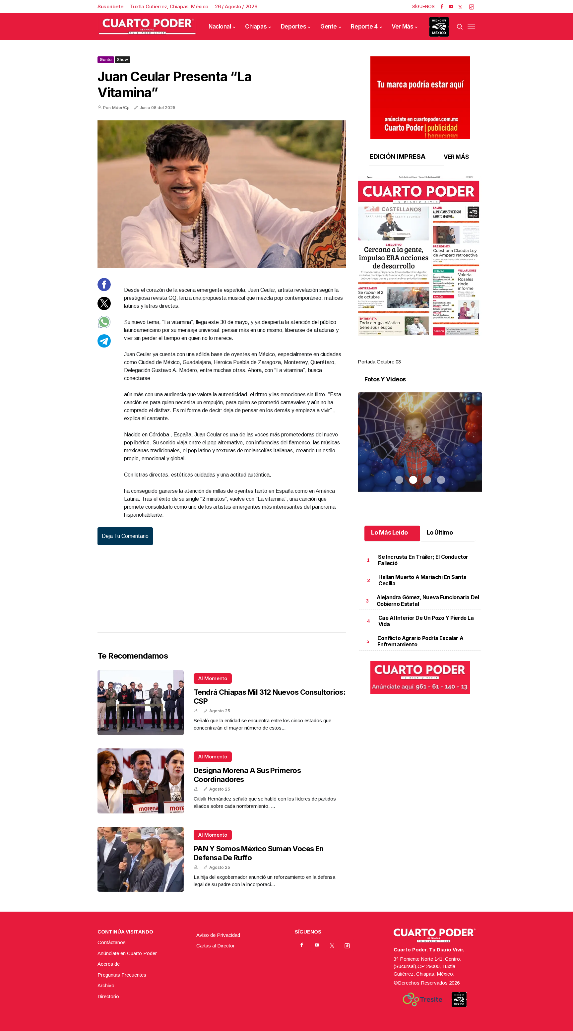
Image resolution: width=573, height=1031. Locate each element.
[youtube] (451, 6)
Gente (328, 26)
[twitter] (460, 6)
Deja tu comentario (125, 536)
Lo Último (440, 532)
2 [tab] (413, 354)
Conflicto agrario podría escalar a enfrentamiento (420, 641)
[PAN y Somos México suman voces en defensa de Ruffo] (140, 859)
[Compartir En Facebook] (104, 289)
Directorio (108, 996)
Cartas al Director (215, 945)
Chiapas (256, 26)
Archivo (105, 985)
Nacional (220, 26)
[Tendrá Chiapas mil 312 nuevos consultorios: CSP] (140, 702)
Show (122, 59)
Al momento (212, 678)
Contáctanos (111, 942)
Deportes (293, 26)
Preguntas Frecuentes (121, 975)
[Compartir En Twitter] (104, 308)
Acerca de (108, 964)
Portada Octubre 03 (379, 361)
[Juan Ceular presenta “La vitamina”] (221, 194)
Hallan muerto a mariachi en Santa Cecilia (422, 580)
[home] (147, 26)
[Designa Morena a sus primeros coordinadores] (140, 780)
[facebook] (442, 6)
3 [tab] (427, 354)
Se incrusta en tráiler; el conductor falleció (423, 559)
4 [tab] (441, 354)
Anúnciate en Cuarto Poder (127, 953)
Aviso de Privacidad (218, 935)
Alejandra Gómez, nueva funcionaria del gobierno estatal (428, 600)
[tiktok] (472, 6)
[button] (420, 256)
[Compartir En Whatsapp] (104, 327)
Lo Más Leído (389, 532)
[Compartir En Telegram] (104, 345)
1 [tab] (399, 354)
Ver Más (402, 26)
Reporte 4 (364, 26)
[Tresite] (422, 999)
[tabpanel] (420, 271)
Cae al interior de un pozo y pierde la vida (426, 620)
